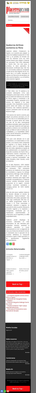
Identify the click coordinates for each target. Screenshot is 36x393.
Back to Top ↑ (17, 284)
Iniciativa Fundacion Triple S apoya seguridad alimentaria (11, 271)
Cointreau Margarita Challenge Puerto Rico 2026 (24, 256)
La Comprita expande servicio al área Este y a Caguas (11, 257)
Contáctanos (25, 16)
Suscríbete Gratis (13, 16)
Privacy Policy (22, 382)
